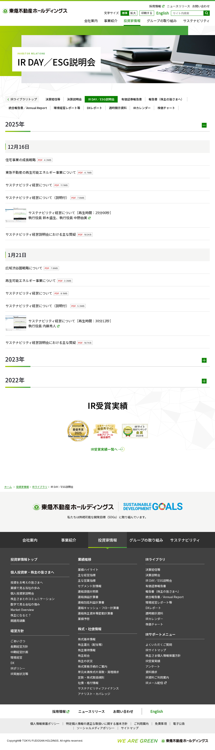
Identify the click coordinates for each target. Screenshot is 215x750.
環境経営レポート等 (67, 108)
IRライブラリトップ (23, 99)
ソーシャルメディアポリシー (96, 728)
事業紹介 (110, 20)
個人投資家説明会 (22, 593)
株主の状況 (85, 661)
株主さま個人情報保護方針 (163, 655)
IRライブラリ (39, 486)
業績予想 (84, 619)
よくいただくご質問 (159, 644)
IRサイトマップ (156, 650)
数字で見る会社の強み (25, 604)
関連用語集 (17, 620)
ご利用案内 (141, 723)
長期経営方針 (19, 646)
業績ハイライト (88, 569)
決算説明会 (74, 99)
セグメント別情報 (89, 586)
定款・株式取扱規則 (91, 677)
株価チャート (166, 108)
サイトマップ (130, 728)
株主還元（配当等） (91, 644)
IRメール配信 (154, 683)
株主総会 (84, 655)
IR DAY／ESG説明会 (101, 99)
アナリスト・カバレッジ (94, 694)
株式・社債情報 (89, 628)
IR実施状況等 (19, 674)
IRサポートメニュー (161, 634)
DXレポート (94, 108)
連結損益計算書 (88, 597)
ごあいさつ (17, 641)
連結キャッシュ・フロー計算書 (98, 608)
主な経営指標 (87, 575)
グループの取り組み (162, 20)
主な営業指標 (87, 580)
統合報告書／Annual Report (28, 108)
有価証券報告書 (131, 99)
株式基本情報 (87, 639)
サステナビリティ (196, 20)
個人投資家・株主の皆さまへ (32, 572)
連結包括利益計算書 (91, 602)
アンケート (153, 666)
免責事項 (161, 723)
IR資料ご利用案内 (157, 677)
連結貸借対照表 (88, 591)
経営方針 (17, 630)
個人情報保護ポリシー (45, 723)
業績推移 (84, 559)
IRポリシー (17, 668)
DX (12, 663)
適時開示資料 (118, 108)
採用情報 (155, 6)
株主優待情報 (87, 650)
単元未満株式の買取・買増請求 (98, 672)
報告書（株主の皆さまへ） (166, 99)
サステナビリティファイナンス (98, 688)
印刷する (146, 13)
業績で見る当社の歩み (25, 588)
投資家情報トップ (23, 559)
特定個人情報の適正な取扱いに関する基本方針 (97, 723)
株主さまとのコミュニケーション (32, 599)
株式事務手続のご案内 (92, 666)
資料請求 (151, 672)
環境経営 (16, 657)
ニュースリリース (178, 6)
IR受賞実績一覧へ (104, 449)
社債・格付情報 (88, 683)
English (156, 711)
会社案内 (91, 20)
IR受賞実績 (153, 661)
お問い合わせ (201, 6)
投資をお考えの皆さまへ (26, 582)
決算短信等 (53, 99)
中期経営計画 (19, 652)
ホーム (8, 486)
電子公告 (179, 723)
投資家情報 (132, 20)
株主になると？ (20, 615)
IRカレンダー (142, 108)
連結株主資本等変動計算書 (95, 613)
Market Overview (22, 610)
